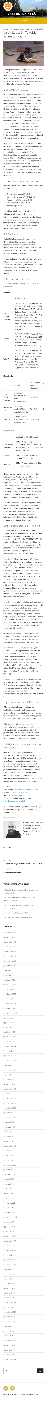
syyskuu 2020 (9, 1227)
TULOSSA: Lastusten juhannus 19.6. (17, 918)
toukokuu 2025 (9, 985)
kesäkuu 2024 (9, 1032)
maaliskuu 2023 (9, 1099)
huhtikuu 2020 (9, 1246)
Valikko (25, 21)
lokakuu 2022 (8, 1122)
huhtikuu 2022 (9, 1151)
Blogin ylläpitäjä (34, 29)
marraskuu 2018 (10, 1322)
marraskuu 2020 (10, 1217)
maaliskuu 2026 (9, 951)
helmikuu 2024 (9, 1051)
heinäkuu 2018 (9, 1340)
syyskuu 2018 (8, 1331)
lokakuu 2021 (8, 1179)
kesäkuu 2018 (9, 1345)
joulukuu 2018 (9, 1317)
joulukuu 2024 (9, 1008)
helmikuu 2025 (9, 999)
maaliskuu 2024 (9, 1046)
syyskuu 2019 (8, 1274)
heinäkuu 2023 (9, 1079)
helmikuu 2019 (9, 1307)
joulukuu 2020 (9, 1212)
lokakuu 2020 (8, 1222)
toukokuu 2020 (9, 1241)
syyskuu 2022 (9, 1127)
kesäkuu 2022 (9, 1141)
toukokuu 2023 (9, 1089)
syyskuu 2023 (9, 1070)
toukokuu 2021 (9, 1198)
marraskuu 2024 (10, 1013)
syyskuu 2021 (8, 1184)
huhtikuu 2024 (9, 1042)
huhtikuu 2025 (9, 989)
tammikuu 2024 (9, 1056)
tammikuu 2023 (9, 1108)
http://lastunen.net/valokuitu (14, 801)
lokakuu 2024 (8, 1018)
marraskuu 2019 (10, 1265)
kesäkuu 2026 (9, 937)
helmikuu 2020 (9, 1255)
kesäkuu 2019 (9, 1288)
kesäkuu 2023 (9, 1084)
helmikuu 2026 (9, 956)
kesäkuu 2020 (9, 1236)
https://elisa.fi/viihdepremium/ (25, 790)
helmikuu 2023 (9, 1103)
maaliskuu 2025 (9, 994)
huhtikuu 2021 (9, 1203)
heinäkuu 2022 (9, 1136)
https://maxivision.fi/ (21, 793)
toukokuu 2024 (9, 1037)
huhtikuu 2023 (9, 1094)
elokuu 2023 (8, 1075)
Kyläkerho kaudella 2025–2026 (16, 913)
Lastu (9, 847)
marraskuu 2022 (10, 1118)
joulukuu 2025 (9, 966)
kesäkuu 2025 (9, 980)
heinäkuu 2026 (9, 932)
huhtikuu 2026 (9, 947)
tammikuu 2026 (9, 961)
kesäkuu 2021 (8, 1193)
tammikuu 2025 (9, 1004)
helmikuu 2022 (9, 1160)
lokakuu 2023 (8, 1065)
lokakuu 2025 (8, 970)
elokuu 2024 (8, 1027)
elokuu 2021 (8, 1189)
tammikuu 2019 (9, 1312)
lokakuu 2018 (8, 1326)
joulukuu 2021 (9, 1170)
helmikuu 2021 (9, 1208)
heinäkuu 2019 (9, 1284)
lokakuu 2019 (8, 1269)
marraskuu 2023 (10, 1061)
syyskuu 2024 (9, 1023)
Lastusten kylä (22, 14)
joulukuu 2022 (9, 1113)
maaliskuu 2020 (9, 1250)
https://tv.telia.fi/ (17, 795)
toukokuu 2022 (9, 1146)
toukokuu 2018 (9, 1350)
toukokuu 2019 (9, 1293)
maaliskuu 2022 (9, 1155)
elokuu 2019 (8, 1279)
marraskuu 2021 (9, 1174)
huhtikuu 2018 (9, 1355)
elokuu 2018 (8, 1336)
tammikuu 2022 (9, 1165)
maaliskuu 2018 (9, 1359)
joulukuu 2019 (9, 1260)
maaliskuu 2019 (9, 1303)
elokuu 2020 (8, 1231)
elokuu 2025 (8, 975)
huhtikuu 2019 (9, 1298)
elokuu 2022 (8, 1132)
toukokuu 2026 (9, 942)
